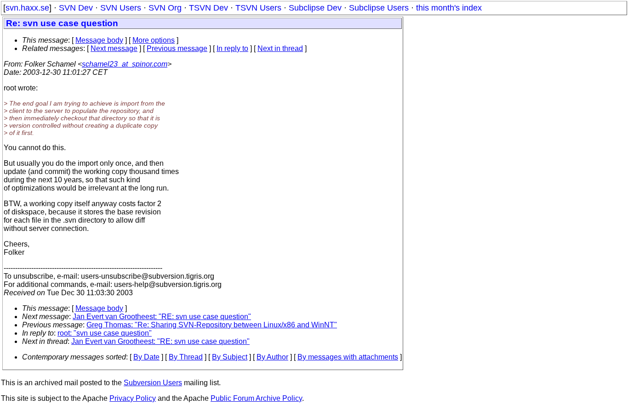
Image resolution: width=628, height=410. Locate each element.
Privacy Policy (132, 398)
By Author (272, 357)
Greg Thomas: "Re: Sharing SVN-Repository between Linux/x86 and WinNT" (211, 325)
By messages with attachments (347, 357)
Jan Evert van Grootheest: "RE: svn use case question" (162, 316)
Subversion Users (153, 383)
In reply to (232, 48)
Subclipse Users (379, 7)
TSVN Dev (208, 7)
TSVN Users (258, 7)
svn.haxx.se (27, 7)
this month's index (449, 7)
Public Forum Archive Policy (256, 398)
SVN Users (120, 7)
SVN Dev (76, 7)
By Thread (186, 357)
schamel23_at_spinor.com (124, 64)
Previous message (177, 48)
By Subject (229, 357)
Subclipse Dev (315, 7)
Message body (99, 40)
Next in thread (280, 48)
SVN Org (165, 7)
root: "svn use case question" (104, 333)
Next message (114, 48)
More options (153, 40)
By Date (146, 357)
